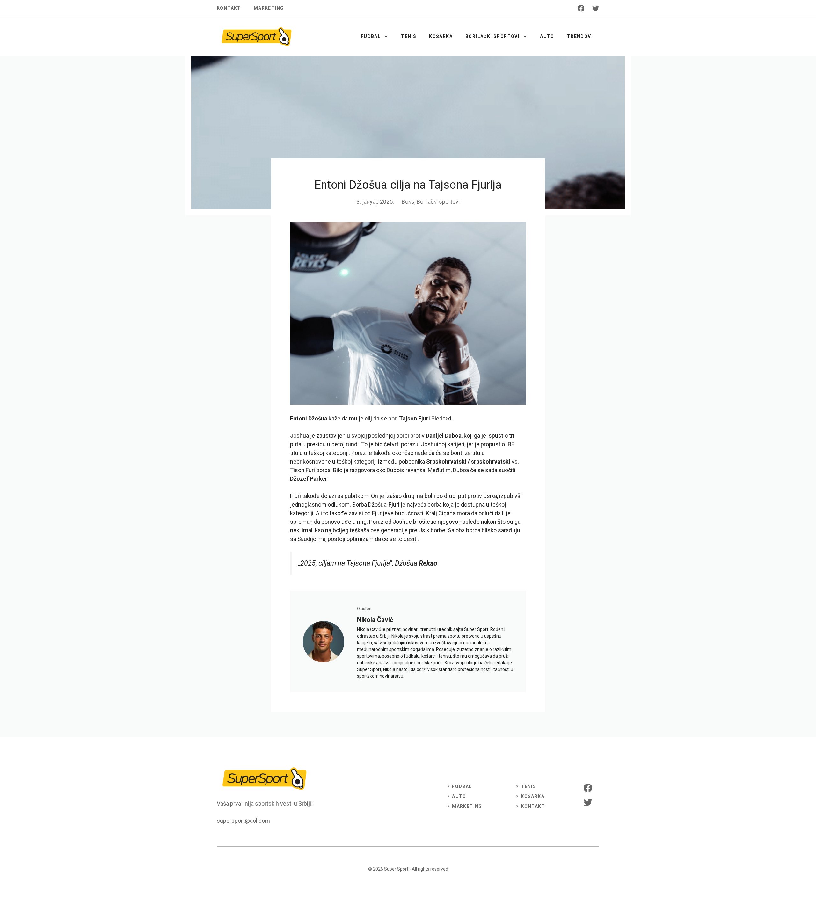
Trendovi (580, 36)
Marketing (269, 8)
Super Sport (396, 869)
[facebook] (581, 8)
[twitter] (595, 8)
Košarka (441, 36)
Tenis (408, 36)
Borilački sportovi (492, 36)
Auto (547, 36)
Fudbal (371, 36)
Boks (408, 201)
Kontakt (229, 8)
